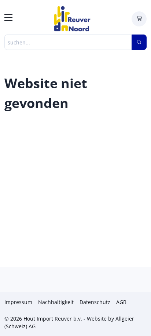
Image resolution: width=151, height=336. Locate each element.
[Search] (139, 42)
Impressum (18, 302)
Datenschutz (95, 302)
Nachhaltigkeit (56, 302)
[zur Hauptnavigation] (8, 18)
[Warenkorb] (139, 18)
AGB (121, 302)
